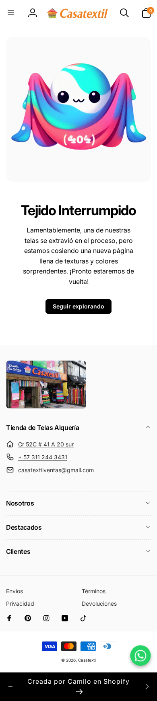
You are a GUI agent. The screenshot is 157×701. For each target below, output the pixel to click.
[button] (11, 13)
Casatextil (87, 660)
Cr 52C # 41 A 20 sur (46, 444)
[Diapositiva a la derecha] (146, 686)
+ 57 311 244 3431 (42, 457)
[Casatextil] (46, 407)
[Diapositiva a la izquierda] (10, 686)
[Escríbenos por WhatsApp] (140, 655)
